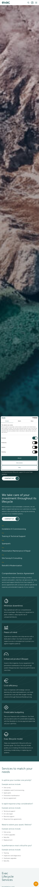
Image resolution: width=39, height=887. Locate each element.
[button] (28, 2)
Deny (20, 467)
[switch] (34, 442)
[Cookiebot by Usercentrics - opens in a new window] (29, 418)
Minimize (8, 605)
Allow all (19, 458)
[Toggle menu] (36, 2)
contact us (9, 478)
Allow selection (19, 462)
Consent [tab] (7, 421)
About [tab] (32, 421)
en (18, 3)
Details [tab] (19, 421)
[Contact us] (36, 884)
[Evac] (6, 2)
